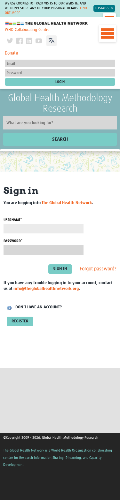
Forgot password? (98, 268)
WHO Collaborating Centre (27, 30)
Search (60, 139)
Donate (11, 53)
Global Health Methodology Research (60, 103)
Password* (13, 241)
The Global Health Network (47, 23)
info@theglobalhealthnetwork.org (46, 289)
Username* (13, 220)
